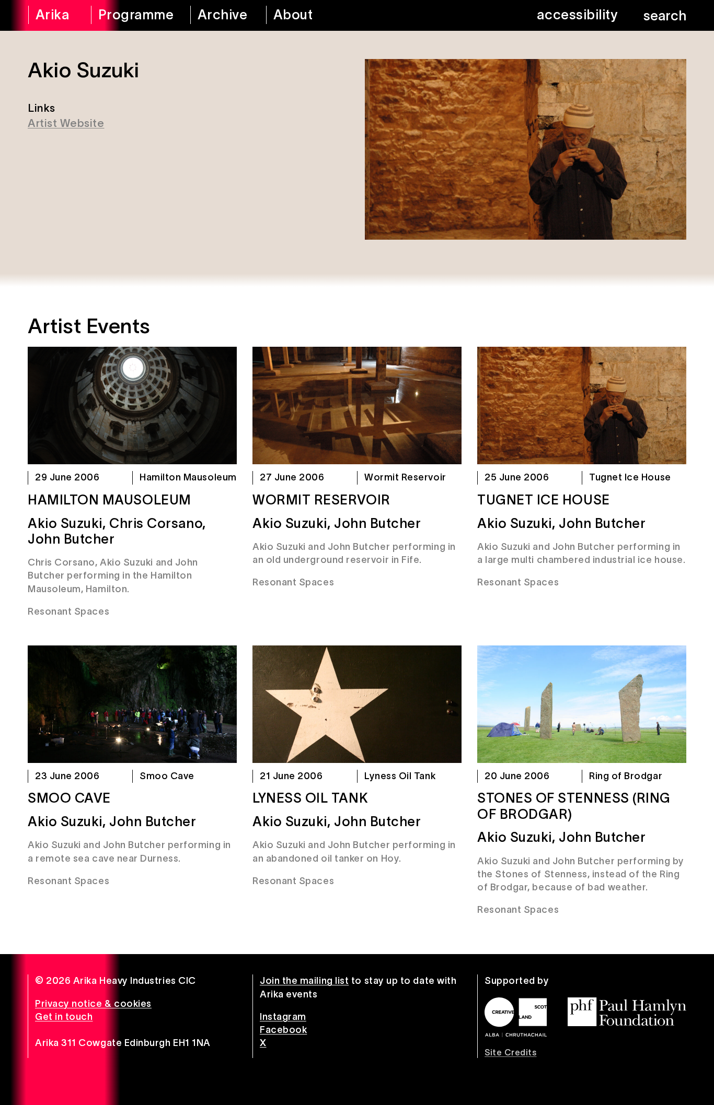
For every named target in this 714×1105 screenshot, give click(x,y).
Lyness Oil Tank (310, 798)
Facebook (283, 1030)
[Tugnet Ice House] (581, 405)
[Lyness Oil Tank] (357, 704)
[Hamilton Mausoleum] (132, 405)
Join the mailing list (304, 980)
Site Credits (510, 1052)
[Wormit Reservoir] (357, 405)
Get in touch (64, 1017)
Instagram (283, 1017)
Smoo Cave (69, 798)
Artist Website (66, 123)
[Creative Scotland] (516, 1017)
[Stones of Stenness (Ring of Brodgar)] (581, 704)
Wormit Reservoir (321, 499)
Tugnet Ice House (543, 499)
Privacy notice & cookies (93, 1003)
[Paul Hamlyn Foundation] (627, 1011)
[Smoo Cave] (132, 704)
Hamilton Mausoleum (109, 499)
